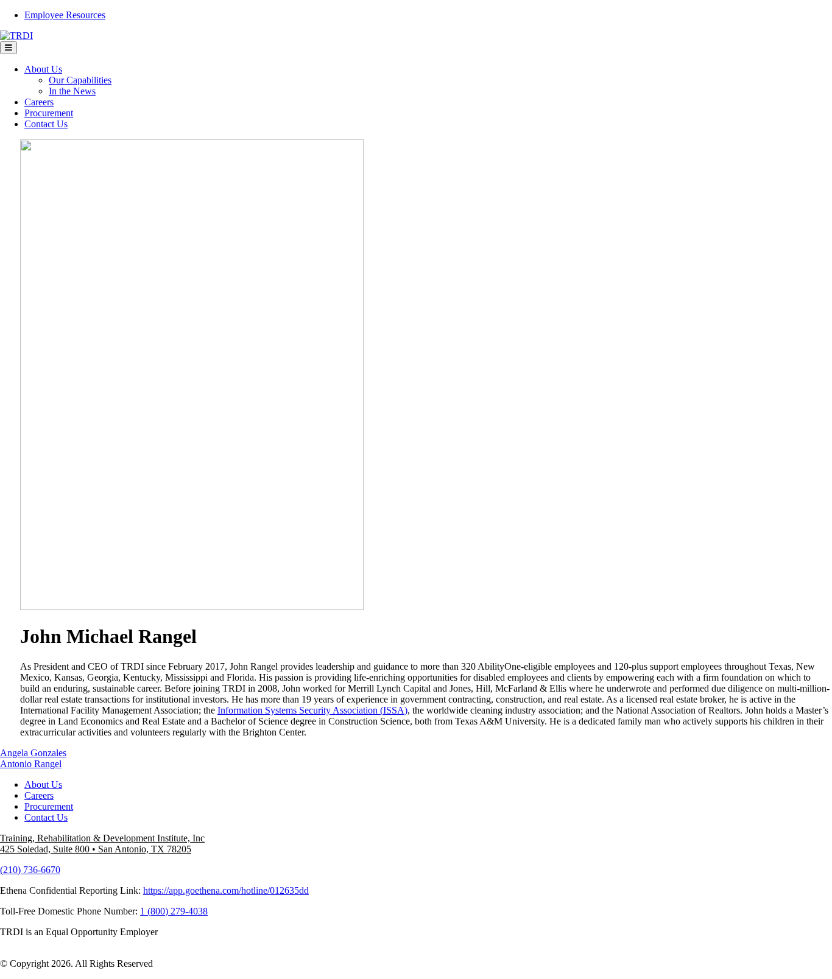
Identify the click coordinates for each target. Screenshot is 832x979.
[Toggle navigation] (8, 47)
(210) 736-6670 (30, 870)
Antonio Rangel (31, 764)
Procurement (48, 113)
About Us (43, 69)
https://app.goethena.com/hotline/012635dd (226, 890)
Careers (39, 102)
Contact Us (46, 124)
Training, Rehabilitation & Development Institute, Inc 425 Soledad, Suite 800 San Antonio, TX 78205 (102, 843)
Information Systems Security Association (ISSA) (312, 710)
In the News (72, 91)
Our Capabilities (80, 80)
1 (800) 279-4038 (174, 911)
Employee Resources (64, 15)
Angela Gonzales (33, 753)
